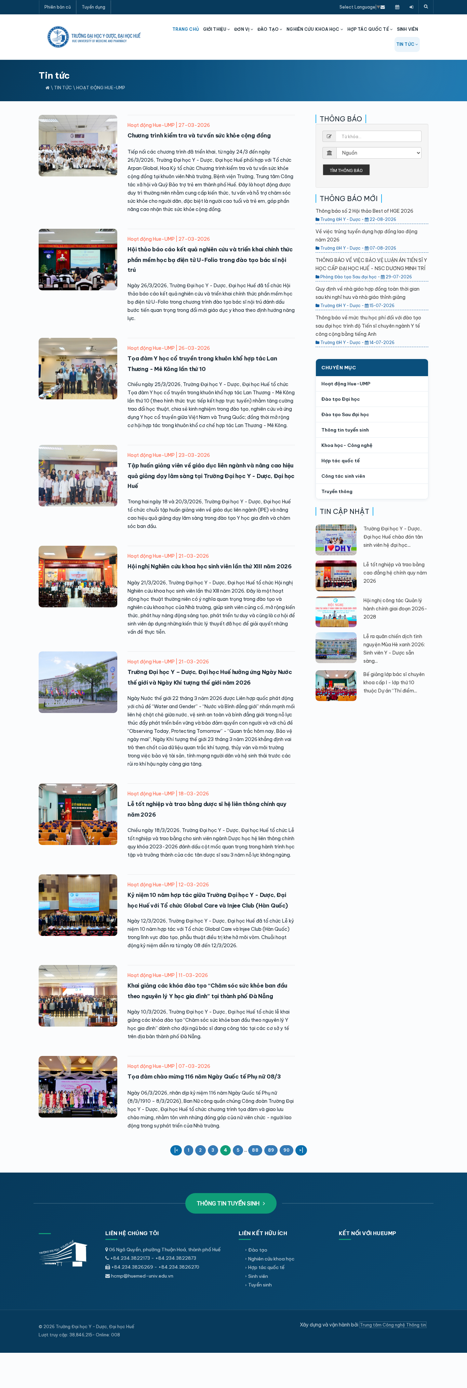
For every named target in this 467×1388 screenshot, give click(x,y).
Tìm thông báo (346, 170)
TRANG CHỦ (185, 29)
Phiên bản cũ (57, 7)
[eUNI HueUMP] (411, 7)
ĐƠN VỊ (242, 29)
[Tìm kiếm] (425, 7)
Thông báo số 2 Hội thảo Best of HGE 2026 (364, 211)
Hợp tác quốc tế (340, 461)
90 (286, 1150)
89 (271, 1150)
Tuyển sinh (260, 1285)
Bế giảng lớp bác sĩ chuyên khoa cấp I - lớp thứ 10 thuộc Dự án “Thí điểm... (394, 682)
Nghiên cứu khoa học (271, 1259)
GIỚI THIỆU (215, 29)
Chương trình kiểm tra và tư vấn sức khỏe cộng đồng (199, 135)
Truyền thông (336, 491)
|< (176, 1150)
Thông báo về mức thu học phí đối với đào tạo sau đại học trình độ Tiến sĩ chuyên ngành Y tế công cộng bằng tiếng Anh (368, 326)
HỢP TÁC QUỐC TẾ (368, 29)
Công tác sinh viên (343, 476)
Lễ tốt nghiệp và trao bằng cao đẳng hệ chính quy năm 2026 (395, 572)
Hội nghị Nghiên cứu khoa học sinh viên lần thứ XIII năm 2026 (210, 566)
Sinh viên (258, 1276)
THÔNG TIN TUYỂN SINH (229, 1203)
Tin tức (63, 87)
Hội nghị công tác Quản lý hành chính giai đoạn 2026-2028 (395, 608)
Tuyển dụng (93, 7)
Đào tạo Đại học (340, 399)
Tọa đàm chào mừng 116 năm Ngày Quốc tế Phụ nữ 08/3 (204, 1076)
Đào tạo (257, 1250)
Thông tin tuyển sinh (345, 430)
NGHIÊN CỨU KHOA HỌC (313, 29)
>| (301, 1150)
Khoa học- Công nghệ (346, 445)
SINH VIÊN (407, 29)
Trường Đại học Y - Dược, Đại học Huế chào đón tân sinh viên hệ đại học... (393, 537)
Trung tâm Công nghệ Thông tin (393, 1324)
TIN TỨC (405, 44)
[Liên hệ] (382, 7)
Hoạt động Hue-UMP (100, 87)
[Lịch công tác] (397, 7)
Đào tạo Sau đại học (345, 414)
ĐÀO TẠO (268, 29)
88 (255, 1150)
